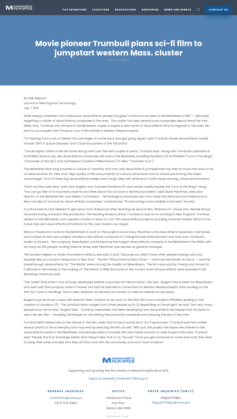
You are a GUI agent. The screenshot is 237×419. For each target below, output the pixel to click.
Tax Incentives (74, 10)
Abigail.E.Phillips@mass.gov (171, 402)
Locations (100, 10)
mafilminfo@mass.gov (66, 398)
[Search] (198, 10)
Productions (125, 10)
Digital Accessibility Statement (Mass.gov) (118, 378)
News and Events (177, 10)
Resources (150, 10)
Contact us (218, 9)
